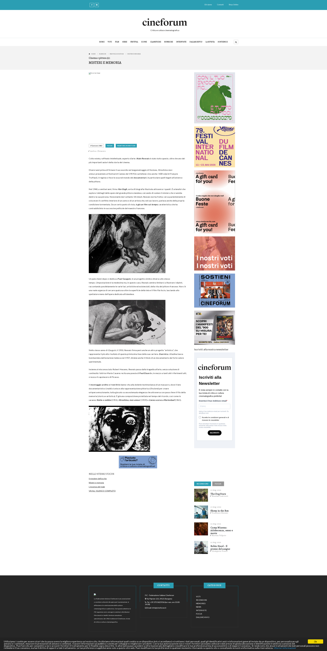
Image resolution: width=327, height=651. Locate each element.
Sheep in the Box (220, 510)
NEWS (198, 607)
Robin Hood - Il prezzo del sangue (220, 547)
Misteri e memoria (96, 483)
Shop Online (233, 5)
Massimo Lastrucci (220, 496)
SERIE (124, 42)
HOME (101, 42)
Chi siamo (208, 5)
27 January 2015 (96, 145)
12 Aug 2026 (216, 542)
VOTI (110, 42)
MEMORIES (201, 603)
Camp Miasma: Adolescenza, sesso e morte (222, 530)
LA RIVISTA (210, 42)
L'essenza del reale (97, 487)
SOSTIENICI (223, 42)
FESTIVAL (134, 42)
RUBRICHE (168, 42)
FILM (117, 42)
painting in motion (117, 54)
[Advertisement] (213, 464)
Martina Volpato (219, 535)
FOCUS (110, 145)
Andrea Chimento (98, 151)
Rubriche (102, 54)
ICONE (144, 42)
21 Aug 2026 (216, 524)
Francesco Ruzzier (220, 513)
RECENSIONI (202, 484)
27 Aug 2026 (216, 490)
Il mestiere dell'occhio (98, 479)
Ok (315, 641)
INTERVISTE (181, 42)
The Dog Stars (218, 493)
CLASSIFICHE (155, 42)
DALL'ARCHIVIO (196, 42)
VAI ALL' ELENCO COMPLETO (102, 491)
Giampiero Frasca (220, 551)
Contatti (220, 5)
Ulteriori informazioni (285, 648)
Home (93, 54)
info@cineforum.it (159, 608)
